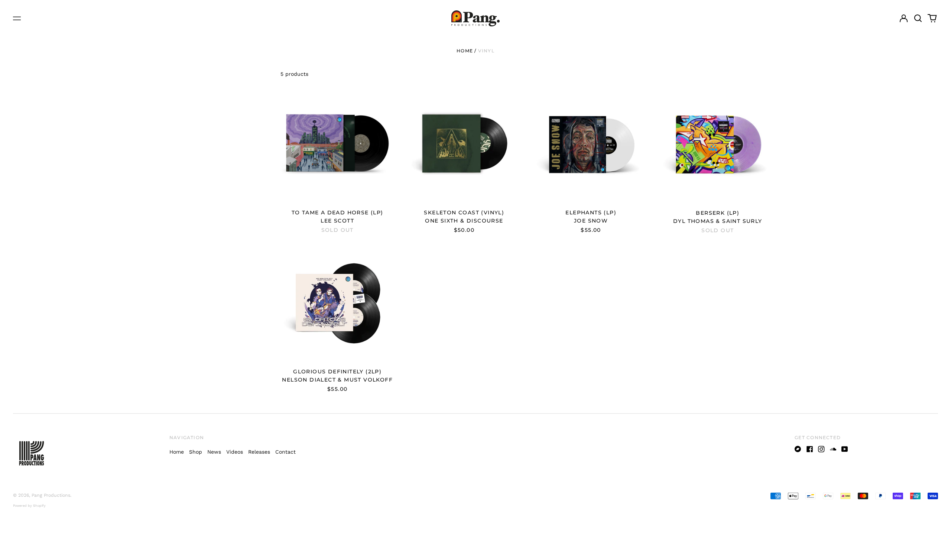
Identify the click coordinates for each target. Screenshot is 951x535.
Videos (234, 452)
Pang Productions (51, 495)
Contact (285, 452)
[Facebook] (809, 449)
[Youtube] (844, 449)
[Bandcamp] (798, 449)
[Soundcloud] (833, 449)
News (214, 452)
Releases (259, 452)
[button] (918, 19)
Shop (195, 452)
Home (465, 51)
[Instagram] (821, 449)
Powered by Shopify (29, 506)
